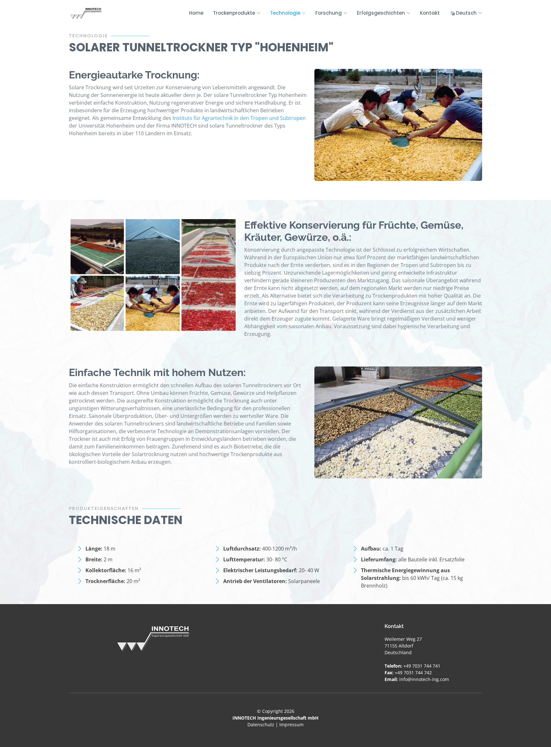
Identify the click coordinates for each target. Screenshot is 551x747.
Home (196, 13)
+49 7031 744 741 (421, 666)
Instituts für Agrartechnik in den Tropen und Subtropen (239, 118)
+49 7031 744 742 (413, 672)
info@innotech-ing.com (424, 679)
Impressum (291, 724)
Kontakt (430, 13)
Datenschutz (260, 724)
